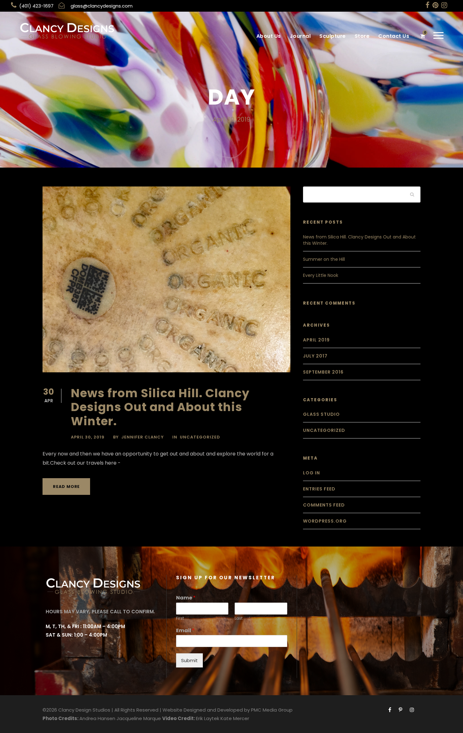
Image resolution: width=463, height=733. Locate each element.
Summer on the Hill (324, 259)
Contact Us (393, 36)
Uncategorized (200, 437)
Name (186, 598)
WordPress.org (325, 521)
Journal (300, 36)
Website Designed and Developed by (206, 710)
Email (185, 630)
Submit (189, 660)
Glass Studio (321, 414)
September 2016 (323, 372)
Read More (66, 487)
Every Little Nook (320, 275)
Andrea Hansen (97, 718)
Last (239, 618)
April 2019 (316, 340)
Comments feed (324, 505)
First (180, 618)
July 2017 (315, 356)
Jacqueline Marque (139, 718)
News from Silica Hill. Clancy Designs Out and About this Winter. (160, 407)
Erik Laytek (207, 718)
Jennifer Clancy (142, 437)
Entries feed (319, 489)
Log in (311, 473)
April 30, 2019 (88, 437)
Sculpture (332, 36)
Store (362, 36)
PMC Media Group (272, 710)
